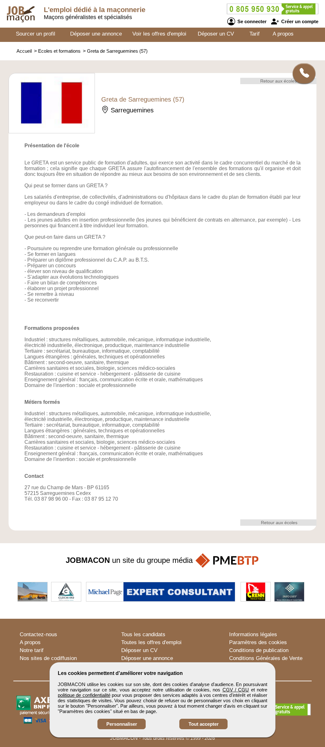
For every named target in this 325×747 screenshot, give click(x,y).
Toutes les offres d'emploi (151, 642)
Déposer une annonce (96, 34)
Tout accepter (204, 724)
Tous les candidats (143, 634)
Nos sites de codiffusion (48, 658)
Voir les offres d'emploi (159, 34)
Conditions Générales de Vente (265, 658)
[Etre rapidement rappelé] (302, 73)
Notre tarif (31, 650)
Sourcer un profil (35, 34)
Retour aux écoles (278, 80)
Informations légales (253, 634)
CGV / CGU (235, 689)
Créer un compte (299, 21)
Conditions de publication (259, 650)
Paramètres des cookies (258, 642)
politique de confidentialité (84, 695)
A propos (283, 34)
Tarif (254, 34)
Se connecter (251, 21)
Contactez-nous (38, 634)
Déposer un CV (216, 34)
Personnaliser (121, 724)
